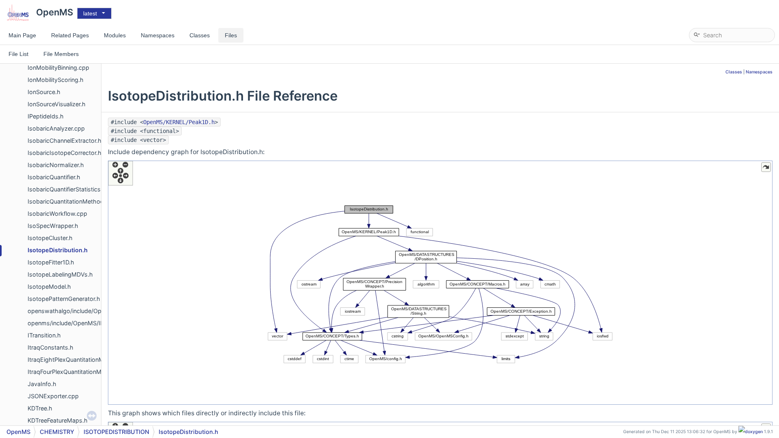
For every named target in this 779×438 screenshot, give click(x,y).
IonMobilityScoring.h (56, 79)
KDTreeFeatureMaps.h (58, 420)
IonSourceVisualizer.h (57, 104)
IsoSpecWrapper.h (53, 225)
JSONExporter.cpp (53, 396)
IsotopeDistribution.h (58, 250)
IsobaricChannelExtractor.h (64, 140)
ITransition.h (44, 335)
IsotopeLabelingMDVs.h (60, 274)
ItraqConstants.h (50, 347)
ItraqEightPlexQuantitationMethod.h (76, 359)
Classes (733, 72)
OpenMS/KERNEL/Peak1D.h (179, 122)
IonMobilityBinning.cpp (58, 67)
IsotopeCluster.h (50, 237)
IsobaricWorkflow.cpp (57, 213)
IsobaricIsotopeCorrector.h (64, 152)
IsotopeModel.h (49, 286)
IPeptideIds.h (46, 116)
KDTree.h (40, 408)
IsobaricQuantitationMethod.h (68, 201)
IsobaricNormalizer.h (56, 164)
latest (90, 13)
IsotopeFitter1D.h (51, 262)
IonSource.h (44, 91)
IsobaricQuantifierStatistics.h (67, 189)
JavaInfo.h (42, 383)
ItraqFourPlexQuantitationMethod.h (75, 371)
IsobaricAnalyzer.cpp (56, 128)
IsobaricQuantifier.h (54, 177)
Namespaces (759, 72)
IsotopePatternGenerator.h (64, 298)
